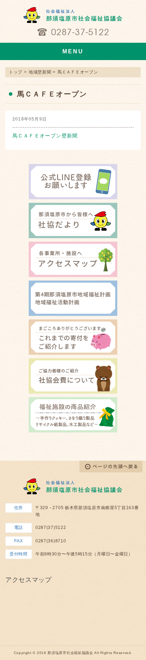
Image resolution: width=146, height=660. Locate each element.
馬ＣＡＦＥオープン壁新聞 (45, 136)
